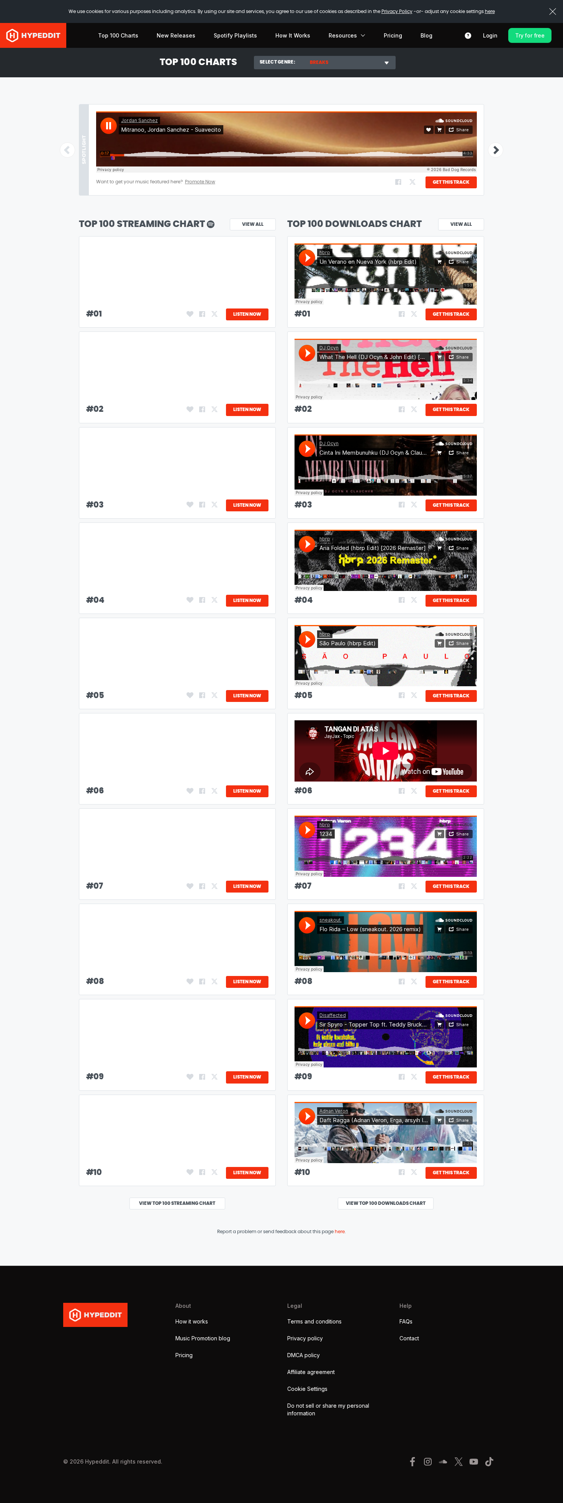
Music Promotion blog (202, 1338)
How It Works (292, 35)
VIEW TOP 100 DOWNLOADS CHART (386, 1203)
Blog (426, 35)
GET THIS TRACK (451, 182)
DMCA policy (303, 1355)
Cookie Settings (307, 1389)
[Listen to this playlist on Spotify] (210, 224)
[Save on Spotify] (190, 314)
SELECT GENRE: (277, 62)
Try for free (530, 35)
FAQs (405, 1321)
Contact (409, 1338)
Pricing (393, 35)
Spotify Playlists (235, 35)
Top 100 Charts (118, 35)
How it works (191, 1321)
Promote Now (200, 182)
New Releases (176, 35)
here (490, 11)
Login (490, 35)
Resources (343, 35)
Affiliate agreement (311, 1372)
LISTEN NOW (247, 314)
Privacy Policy (396, 11)
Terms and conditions (314, 1321)
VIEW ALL (461, 224)
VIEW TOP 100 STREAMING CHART (177, 1203)
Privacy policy (305, 1338)
